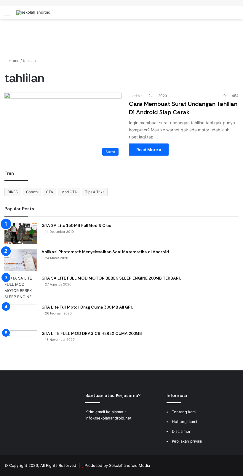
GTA (49, 192)
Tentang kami (184, 411)
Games (32, 192)
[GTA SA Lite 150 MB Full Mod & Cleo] (20, 233)
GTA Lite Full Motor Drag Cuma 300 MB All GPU (87, 307)
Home (13, 60)
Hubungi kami (184, 421)
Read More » (148, 149)
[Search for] (236, 15)
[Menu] (7, 15)
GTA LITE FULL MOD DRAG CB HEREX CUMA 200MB (91, 333)
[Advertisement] (121, 38)
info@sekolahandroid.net (108, 418)
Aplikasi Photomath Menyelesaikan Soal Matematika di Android (105, 251)
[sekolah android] (33, 12)
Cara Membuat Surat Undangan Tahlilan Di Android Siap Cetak (183, 108)
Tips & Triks (94, 192)
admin (137, 95)
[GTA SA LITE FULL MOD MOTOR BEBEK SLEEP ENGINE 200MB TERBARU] (20, 287)
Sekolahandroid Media (129, 465)
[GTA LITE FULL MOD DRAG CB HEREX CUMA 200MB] (20, 341)
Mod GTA (69, 192)
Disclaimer (181, 431)
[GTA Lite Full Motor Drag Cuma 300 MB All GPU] (20, 315)
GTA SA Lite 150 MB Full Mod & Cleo (76, 225)
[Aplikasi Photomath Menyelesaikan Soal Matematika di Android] (20, 260)
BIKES (13, 192)
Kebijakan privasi (187, 441)
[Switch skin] (225, 15)
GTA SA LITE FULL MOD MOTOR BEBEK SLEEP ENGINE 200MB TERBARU (111, 278)
